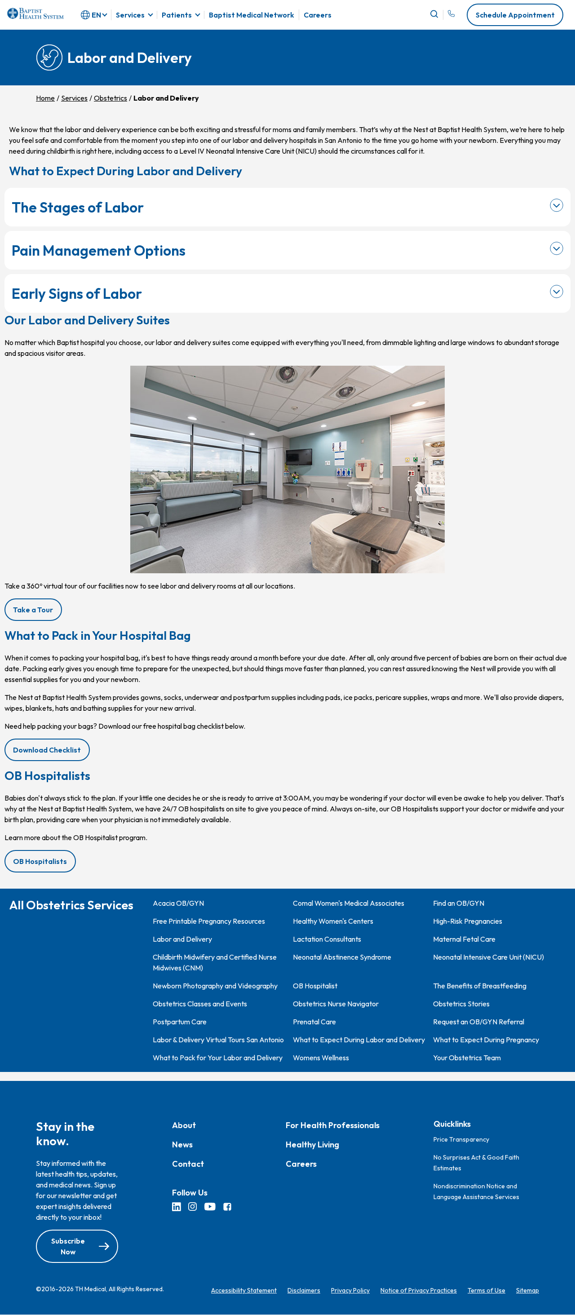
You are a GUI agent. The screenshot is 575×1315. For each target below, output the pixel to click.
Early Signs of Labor (77, 293)
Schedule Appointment (515, 14)
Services (130, 15)
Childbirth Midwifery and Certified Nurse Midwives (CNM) (215, 962)
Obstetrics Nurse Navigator (336, 1003)
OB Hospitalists (40, 861)
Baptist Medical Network (251, 14)
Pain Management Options (99, 250)
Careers (318, 14)
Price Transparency (461, 1139)
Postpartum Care (180, 1021)
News (182, 1145)
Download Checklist (51, 753)
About (184, 1125)
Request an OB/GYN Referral (478, 1021)
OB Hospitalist (315, 985)
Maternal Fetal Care (464, 938)
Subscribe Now (68, 1247)
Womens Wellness (321, 1057)
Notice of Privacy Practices (418, 1291)
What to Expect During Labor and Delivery (359, 1039)
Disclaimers (304, 1291)
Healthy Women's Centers (333, 921)
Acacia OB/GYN (178, 903)
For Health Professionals (333, 1125)
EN (96, 14)
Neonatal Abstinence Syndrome (342, 956)
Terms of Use (486, 1291)
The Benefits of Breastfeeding (479, 985)
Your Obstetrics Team (467, 1057)
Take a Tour (33, 609)
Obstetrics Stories (461, 1003)
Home (45, 97)
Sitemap (527, 1291)
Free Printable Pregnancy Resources (209, 921)
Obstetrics (110, 97)
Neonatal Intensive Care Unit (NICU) (488, 956)
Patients (177, 15)
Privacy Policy (350, 1291)
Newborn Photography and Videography (215, 985)
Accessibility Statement (244, 1291)
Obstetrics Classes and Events (200, 1003)
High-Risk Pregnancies (467, 921)
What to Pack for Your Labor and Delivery (218, 1057)
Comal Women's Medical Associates (348, 903)
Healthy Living (312, 1145)
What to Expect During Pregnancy (486, 1039)
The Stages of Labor (78, 207)
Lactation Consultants (327, 938)
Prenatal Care (314, 1021)
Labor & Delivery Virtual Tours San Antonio (218, 1039)
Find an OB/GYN (458, 903)
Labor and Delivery (182, 938)
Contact (188, 1164)
